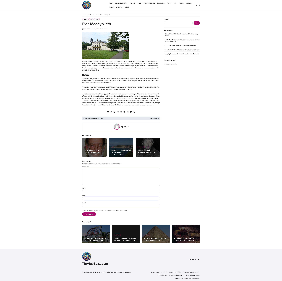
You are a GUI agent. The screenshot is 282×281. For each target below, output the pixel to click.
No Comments (104, 29)
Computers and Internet (149, 3)
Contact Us (164, 272)
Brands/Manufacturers (121, 3)
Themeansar (127, 272)
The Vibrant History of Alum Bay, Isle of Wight (121, 151)
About (157, 272)
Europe (85, 19)
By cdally (87, 29)
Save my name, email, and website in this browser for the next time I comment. (105, 210)
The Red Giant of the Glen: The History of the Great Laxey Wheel (181, 34)
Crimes (127, 7)
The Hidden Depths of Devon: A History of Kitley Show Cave (182, 49)
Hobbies (181, 3)
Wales (96, 19)
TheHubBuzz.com (95, 263)
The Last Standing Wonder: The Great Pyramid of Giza (180, 45)
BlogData (119, 272)
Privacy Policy (172, 272)
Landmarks (119, 7)
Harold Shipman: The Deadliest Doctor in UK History (92, 152)
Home (153, 272)
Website (84, 203)
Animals (111, 3)
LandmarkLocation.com (181, 278)
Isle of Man (88, 234)
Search (166, 19)
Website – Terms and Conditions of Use (189, 272)
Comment (85, 166)
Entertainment (160, 3)
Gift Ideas (188, 3)
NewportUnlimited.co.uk (177, 275)
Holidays (111, 7)
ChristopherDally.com (164, 275)
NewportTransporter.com (193, 275)
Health (174, 3)
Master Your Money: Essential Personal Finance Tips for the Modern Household (182, 40)
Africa (147, 234)
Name (84, 188)
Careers (139, 3)
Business (132, 3)
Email (84, 195)
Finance (169, 3)
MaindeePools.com (194, 278)
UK (91, 19)
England (177, 234)
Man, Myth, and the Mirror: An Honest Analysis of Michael (182, 54)
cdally (126, 127)
